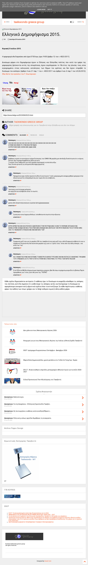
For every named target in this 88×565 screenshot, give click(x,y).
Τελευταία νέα (10, 324)
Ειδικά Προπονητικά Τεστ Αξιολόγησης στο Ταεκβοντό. (42, 379)
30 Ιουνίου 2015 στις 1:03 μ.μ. (28, 173)
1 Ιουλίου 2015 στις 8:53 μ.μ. (28, 211)
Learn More (41, 9)
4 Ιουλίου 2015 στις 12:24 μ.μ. (28, 238)
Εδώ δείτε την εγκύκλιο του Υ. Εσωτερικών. (19, 74)
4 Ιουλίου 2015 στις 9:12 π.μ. (23, 223)
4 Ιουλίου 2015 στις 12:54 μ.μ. (28, 254)
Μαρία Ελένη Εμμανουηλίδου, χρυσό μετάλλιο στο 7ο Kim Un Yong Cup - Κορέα (50, 360)
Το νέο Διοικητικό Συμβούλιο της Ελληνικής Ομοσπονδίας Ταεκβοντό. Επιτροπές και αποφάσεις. (38, 516)
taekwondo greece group (29, 22)
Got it (50, 9)
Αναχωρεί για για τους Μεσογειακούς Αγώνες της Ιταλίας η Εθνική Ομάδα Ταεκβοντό (52, 341)
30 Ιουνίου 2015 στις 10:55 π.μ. (23, 140)
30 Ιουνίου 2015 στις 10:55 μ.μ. (23, 200)
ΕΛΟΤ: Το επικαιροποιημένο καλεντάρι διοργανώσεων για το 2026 (29, 513)
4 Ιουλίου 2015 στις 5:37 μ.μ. (28, 267)
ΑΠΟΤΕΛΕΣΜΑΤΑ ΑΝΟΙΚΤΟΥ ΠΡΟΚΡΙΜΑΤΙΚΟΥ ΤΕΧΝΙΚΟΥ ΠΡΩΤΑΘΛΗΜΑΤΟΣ (31, 522)
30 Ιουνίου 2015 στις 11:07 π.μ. (23, 155)
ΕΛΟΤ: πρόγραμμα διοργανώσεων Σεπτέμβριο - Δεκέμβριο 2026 (45, 350)
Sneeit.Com (47, 561)
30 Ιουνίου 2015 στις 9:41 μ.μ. (23, 186)
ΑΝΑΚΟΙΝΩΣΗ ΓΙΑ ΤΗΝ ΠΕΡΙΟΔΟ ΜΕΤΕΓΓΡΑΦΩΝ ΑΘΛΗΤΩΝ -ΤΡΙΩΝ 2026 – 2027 (32, 514)
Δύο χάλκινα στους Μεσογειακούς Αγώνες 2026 (40, 330)
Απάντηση (11, 149)
